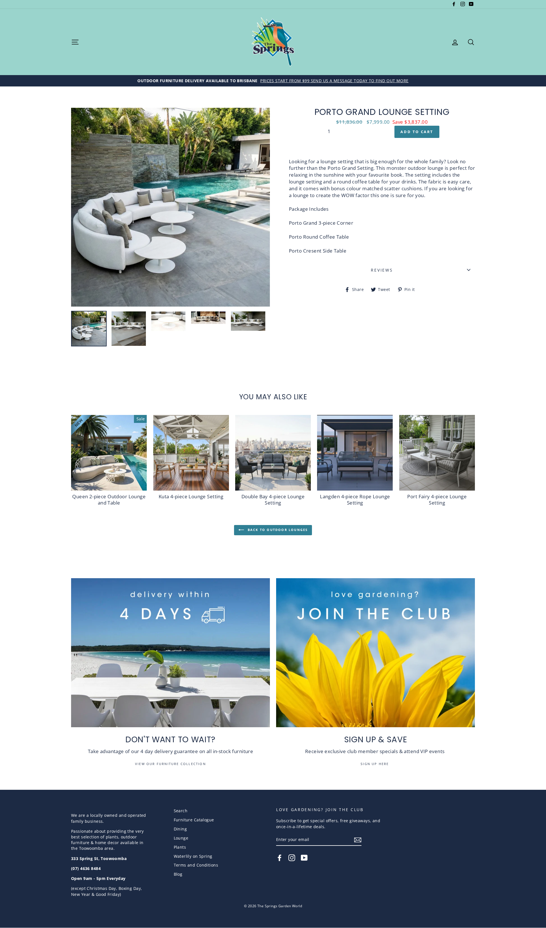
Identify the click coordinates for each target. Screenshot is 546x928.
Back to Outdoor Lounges (277, 530)
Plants (180, 847)
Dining (180, 829)
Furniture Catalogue (194, 819)
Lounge (181, 838)
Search (181, 810)
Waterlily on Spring (193, 856)
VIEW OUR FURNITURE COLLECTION (170, 764)
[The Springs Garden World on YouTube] (304, 857)
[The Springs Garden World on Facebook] (279, 857)
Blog (178, 874)
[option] (273, 81)
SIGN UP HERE (375, 764)
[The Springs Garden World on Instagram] (291, 857)
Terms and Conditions (196, 865)
